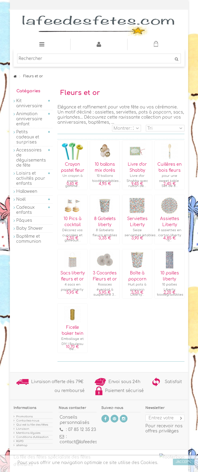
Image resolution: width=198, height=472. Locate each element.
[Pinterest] (114, 418)
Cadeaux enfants (25, 210)
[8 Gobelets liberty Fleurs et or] (104, 205)
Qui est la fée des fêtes (32, 424)
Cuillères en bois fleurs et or (169, 170)
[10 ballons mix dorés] (104, 151)
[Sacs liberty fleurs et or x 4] (72, 259)
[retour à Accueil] (15, 77)
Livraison (22, 428)
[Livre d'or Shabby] (137, 151)
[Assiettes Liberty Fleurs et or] (169, 205)
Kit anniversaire (29, 103)
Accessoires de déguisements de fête (30, 158)
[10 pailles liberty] (169, 259)
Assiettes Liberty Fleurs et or (170, 224)
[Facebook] (105, 418)
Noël (21, 199)
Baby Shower (29, 228)
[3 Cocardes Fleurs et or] (104, 259)
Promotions (24, 416)
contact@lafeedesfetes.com (88, 442)
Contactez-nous (27, 420)
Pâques (24, 220)
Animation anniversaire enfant (29, 119)
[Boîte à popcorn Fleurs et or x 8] (137, 259)
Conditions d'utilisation (32, 437)
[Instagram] (123, 418)
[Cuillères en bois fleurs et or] (169, 151)
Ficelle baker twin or (72, 333)
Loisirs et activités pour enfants (30, 178)
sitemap (22, 445)
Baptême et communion (28, 239)
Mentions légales (28, 433)
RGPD (20, 441)
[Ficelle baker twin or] (72, 314)
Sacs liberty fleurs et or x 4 (72, 279)
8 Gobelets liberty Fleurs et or (105, 224)
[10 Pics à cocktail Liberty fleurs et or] (72, 205)
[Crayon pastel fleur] (72, 151)
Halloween (26, 191)
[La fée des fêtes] (99, 24)
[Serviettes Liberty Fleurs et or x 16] (137, 205)
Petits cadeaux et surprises (27, 137)
